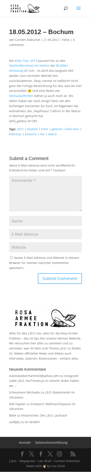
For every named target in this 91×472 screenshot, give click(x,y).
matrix (52, 134)
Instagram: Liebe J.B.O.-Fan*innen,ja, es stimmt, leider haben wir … (44, 381)
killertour (15, 134)
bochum (32, 129)
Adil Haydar (17, 404)
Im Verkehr (32, 422)
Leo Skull (44, 461)
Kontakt (25, 442)
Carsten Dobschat (27, 40)
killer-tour (72, 129)
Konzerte (31, 134)
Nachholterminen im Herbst (29, 65)
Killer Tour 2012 (26, 61)
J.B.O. (13, 461)
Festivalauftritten (21, 96)
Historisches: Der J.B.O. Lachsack (44, 415)
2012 (20, 129)
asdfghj (14, 422)
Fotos (66, 40)
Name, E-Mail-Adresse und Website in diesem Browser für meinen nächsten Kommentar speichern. (44, 263)
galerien (57, 129)
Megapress (27, 461)
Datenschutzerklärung (51, 442)
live (42, 134)
